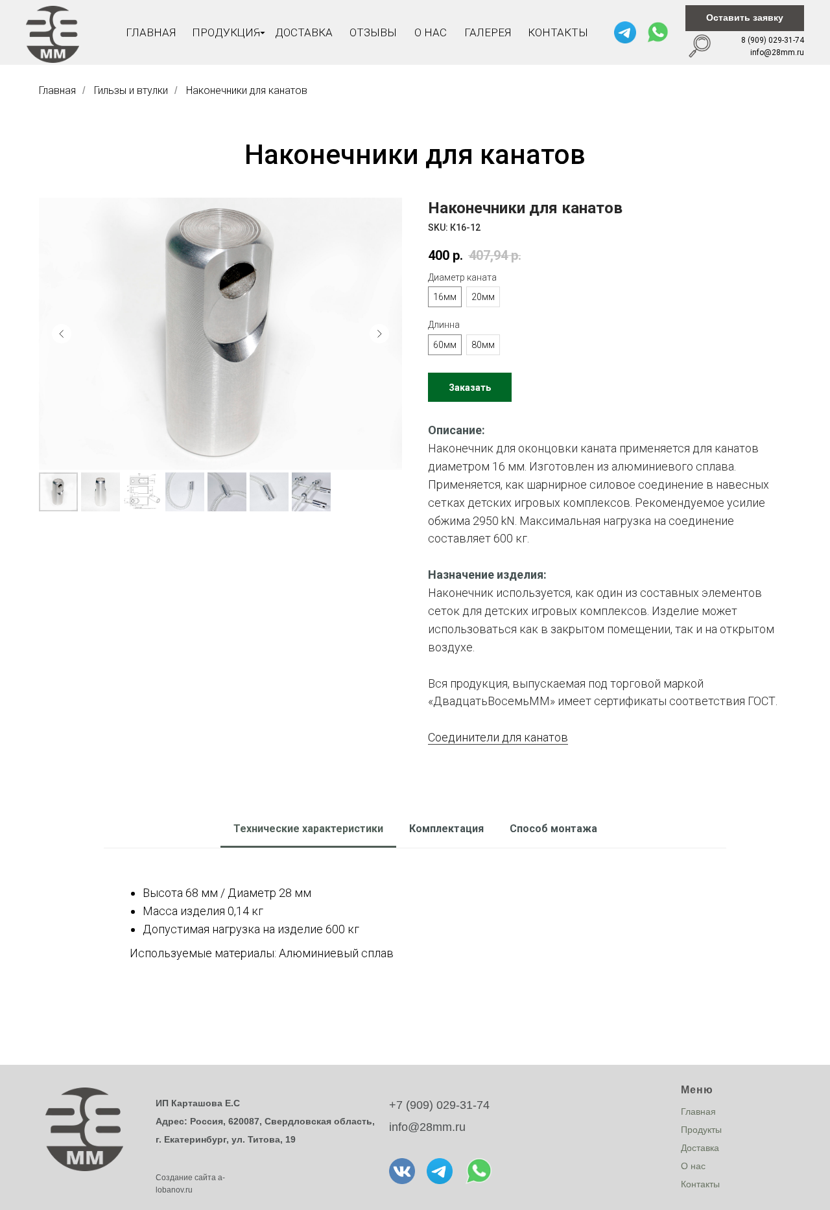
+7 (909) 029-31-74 (439, 1105)
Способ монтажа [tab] (553, 828)
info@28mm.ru (777, 52)
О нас (430, 32)
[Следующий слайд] (379, 333)
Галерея (487, 32)
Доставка (304, 32)
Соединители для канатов (498, 737)
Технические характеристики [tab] (308, 828)
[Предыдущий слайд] (61, 333)
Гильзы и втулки (131, 90)
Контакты (558, 32)
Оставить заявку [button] (744, 17)
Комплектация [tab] (446, 828)
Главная (151, 32)
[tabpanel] (415, 918)
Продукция (226, 32)
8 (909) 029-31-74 (772, 40)
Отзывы (373, 32)
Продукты (701, 1129)
